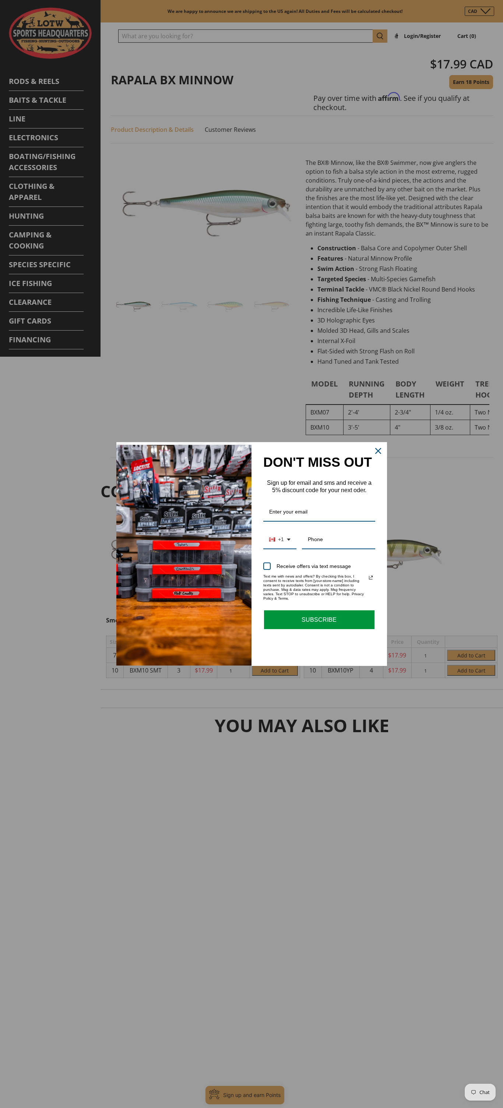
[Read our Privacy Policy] (370, 577)
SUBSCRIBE (319, 620)
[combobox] (279, 539)
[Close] (378, 451)
